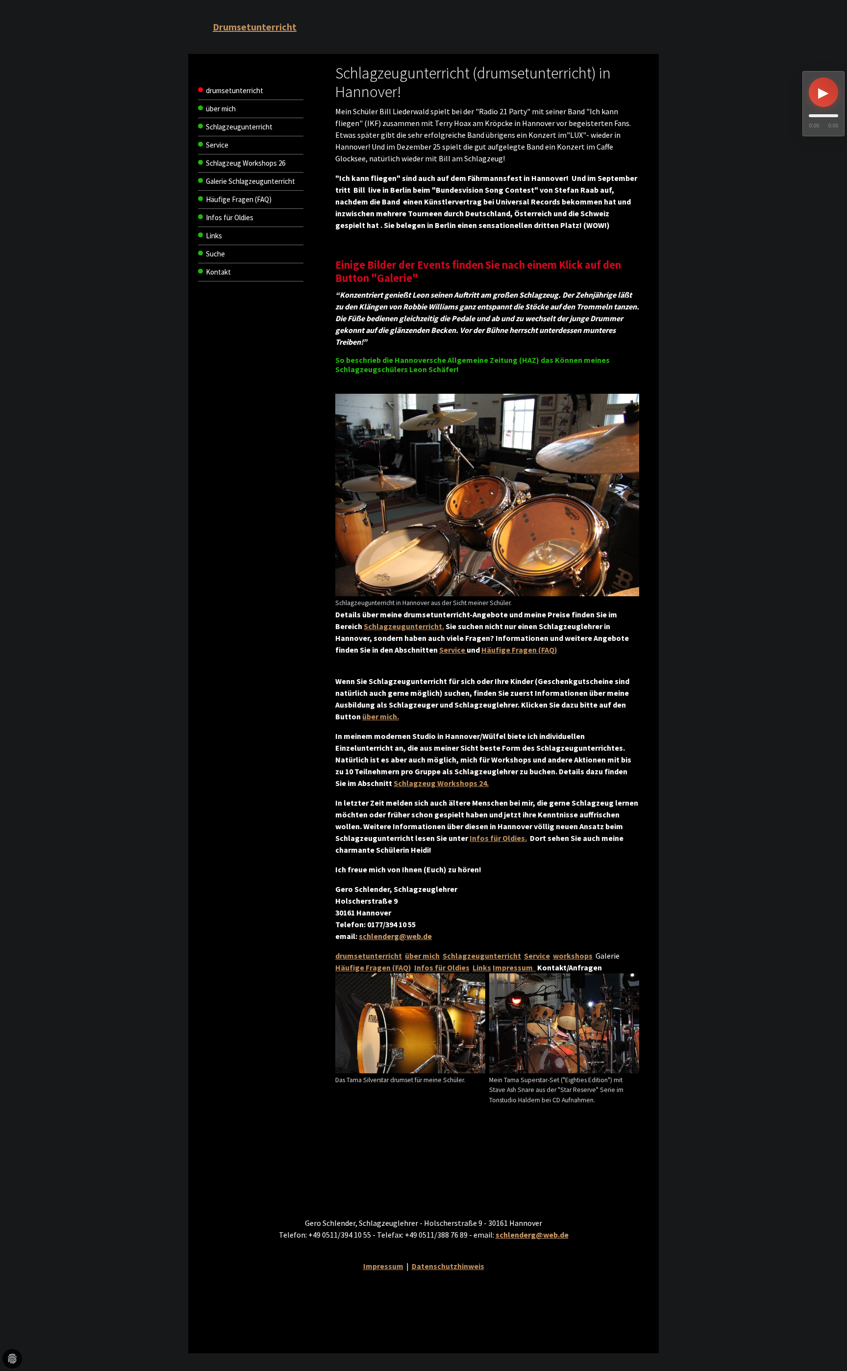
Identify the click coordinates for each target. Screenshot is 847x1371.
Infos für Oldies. (498, 838)
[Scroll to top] (825, 1329)
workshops (573, 956)
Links (482, 967)
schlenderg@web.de (395, 936)
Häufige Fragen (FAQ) (519, 650)
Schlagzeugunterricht (482, 956)
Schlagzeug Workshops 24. (441, 783)
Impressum (514, 967)
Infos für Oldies (442, 967)
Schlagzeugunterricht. (404, 626)
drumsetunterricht (368, 956)
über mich (422, 956)
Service (453, 650)
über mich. (380, 716)
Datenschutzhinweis (448, 1266)
